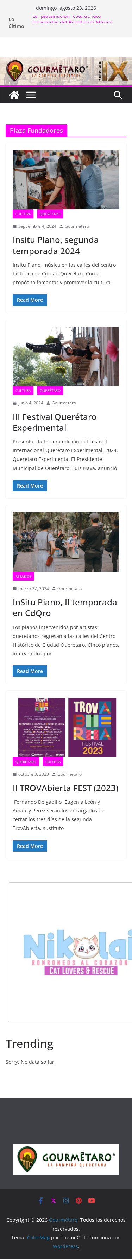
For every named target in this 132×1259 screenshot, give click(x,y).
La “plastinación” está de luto (66, 19)
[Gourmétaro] (14, 95)
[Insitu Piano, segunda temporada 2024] (66, 179)
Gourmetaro (77, 226)
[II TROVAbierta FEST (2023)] (66, 727)
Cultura (23, 213)
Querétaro (50, 213)
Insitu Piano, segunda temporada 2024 (56, 245)
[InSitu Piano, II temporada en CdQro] (66, 542)
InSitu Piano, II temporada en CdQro (65, 607)
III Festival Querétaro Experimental (55, 422)
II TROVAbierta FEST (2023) (65, 788)
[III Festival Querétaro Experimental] (66, 356)
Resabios (23, 576)
